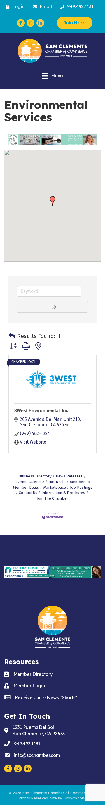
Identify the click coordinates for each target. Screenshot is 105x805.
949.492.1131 (27, 743)
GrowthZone (75, 798)
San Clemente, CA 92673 (39, 730)
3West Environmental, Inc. (41, 410)
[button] (53, 201)
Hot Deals (57, 481)
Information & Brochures (63, 492)
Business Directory (35, 476)
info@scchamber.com (37, 755)
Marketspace (54, 487)
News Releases (69, 476)
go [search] (54, 306)
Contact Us (28, 492)
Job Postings (81, 487)
